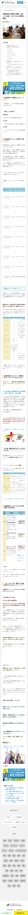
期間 (19, 865)
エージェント (14, 845)
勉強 (14, 855)
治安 (7, 870)
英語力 (16, 880)
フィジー (10, 59)
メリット (4, 850)
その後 (22, 840)
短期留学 (23, 875)
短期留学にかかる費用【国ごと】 (13, 46)
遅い (19, 885)
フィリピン (11, 58)
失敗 (11, 860)
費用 (14, 885)
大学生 (5, 860)
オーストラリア (12, 54)
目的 (17, 875)
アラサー (6, 845)
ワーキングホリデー (8, 822)
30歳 (5, 840)
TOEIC (8, 817)
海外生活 (18, 822)
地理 (19, 855)
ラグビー (11, 850)
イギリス (10, 51)
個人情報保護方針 (10, 909)
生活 (16, 870)
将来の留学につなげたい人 (14, 71)
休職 (9, 855)
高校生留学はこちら (20, 2)
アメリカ (10, 48)
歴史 (23, 865)
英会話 (10, 880)
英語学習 (14, 827)
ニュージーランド (12, 55)
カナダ (10, 49)
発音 (12, 875)
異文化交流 (5, 875)
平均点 (22, 860)
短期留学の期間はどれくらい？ (13, 45)
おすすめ (16, 840)
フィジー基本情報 (17, 817)
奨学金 (16, 860)
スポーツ (22, 845)
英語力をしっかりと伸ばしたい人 (15, 72)
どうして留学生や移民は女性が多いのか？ (15, 791)
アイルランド (11, 52)
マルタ (10, 57)
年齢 (4, 865)
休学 (4, 855)
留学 (24, 822)
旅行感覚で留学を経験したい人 (15, 70)
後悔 (9, 865)
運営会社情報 (19, 909)
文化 (14, 865)
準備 (12, 870)
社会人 (4, 880)
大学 (23, 855)
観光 (9, 885)
